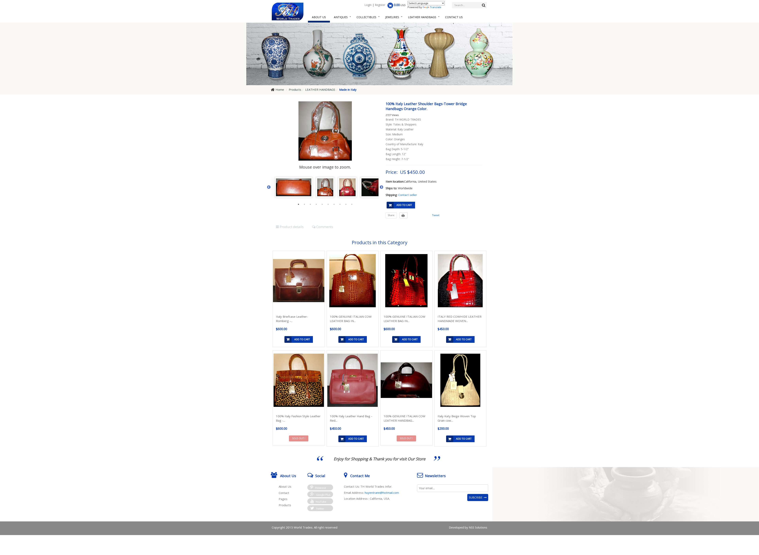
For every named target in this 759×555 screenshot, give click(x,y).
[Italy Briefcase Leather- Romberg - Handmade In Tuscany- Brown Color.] (299, 280)
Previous (269, 187)
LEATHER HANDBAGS (422, 17)
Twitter (320, 508)
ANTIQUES (341, 17)
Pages (283, 499)
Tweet (435, 215)
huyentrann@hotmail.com (382, 493)
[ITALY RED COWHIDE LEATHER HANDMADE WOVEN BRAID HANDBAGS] (460, 280)
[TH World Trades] (287, 11)
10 (352, 204)
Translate (435, 7)
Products (285, 505)
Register (380, 5)
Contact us (454, 17)
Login (368, 5)
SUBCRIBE (476, 497)
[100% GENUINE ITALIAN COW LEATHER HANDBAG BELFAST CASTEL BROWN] (406, 380)
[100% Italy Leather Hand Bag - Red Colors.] (353, 380)
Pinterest (320, 488)
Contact (284, 493)
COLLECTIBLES (366, 17)
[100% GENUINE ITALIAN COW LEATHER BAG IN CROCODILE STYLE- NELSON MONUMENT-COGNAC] (353, 280)
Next (381, 187)
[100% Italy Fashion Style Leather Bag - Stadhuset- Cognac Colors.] (299, 380)
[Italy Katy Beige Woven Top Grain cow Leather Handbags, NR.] (460, 380)
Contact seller (407, 195)
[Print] (403, 215)
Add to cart (404, 205)
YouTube (321, 501)
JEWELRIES (392, 17)
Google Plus (323, 495)
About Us (319, 17)
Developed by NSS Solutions (468, 527)
